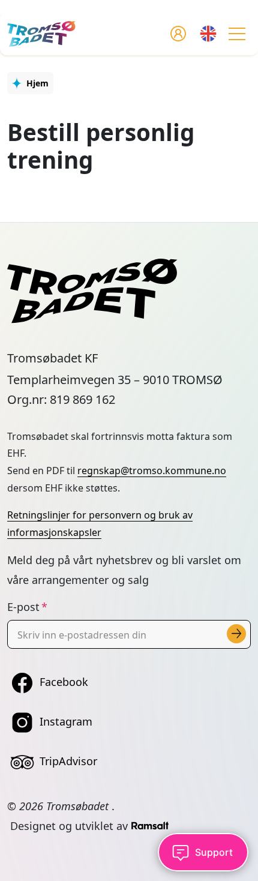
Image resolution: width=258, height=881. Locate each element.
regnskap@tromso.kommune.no (151, 470)
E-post (23, 607)
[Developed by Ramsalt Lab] (150, 825)
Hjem (37, 83)
